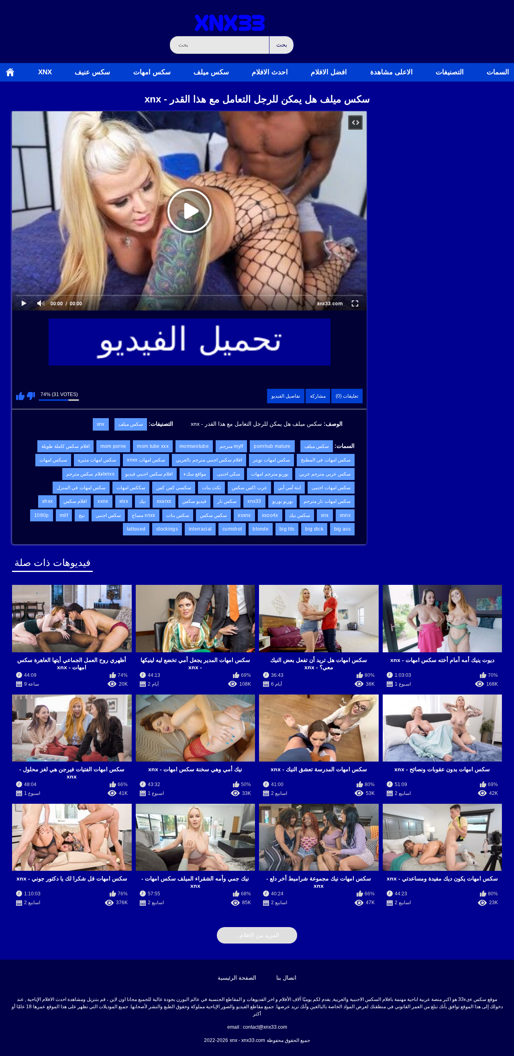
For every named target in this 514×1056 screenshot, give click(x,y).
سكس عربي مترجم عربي (325, 474)
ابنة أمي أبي (289, 487)
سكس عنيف (92, 72)
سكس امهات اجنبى (331, 487)
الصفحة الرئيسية (10, 72)
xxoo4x (270, 515)
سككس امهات (130, 487)
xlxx (123, 501)
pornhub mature (272, 446)
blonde (261, 529)
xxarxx (164, 501)
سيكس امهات (53, 460)
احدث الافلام (270, 72)
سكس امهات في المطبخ (326, 460)
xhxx (47, 501)
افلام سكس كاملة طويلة (65, 446)
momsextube (194, 446)
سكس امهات (152, 72)
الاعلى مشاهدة (391, 72)
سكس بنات (177, 515)
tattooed (136, 529)
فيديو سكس (194, 501)
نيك (142, 501)
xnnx (345, 515)
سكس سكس (213, 515)
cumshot (232, 529)
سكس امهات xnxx (146, 460)
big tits (286, 529)
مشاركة (318, 396)
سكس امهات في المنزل (81, 487)
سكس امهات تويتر (271, 460)
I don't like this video (31, 396)
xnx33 (254, 501)
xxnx (103, 501)
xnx (45, 72)
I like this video (20, 396)
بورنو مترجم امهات (269, 474)
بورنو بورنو (282, 501)
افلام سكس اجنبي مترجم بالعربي (209, 460)
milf (64, 515)
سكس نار (227, 501)
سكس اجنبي (108, 515)
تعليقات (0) (347, 396)
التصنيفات (450, 72)
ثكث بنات (211, 487)
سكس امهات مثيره (97, 460)
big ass (342, 529)
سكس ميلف (211, 72)
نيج (82, 515)
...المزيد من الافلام (257, 935)
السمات (498, 72)
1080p (41, 515)
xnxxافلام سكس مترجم (90, 474)
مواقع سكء (195, 474)
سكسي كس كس (173, 487)
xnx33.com (330, 303)
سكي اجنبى (228, 474)
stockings (167, 529)
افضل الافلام (329, 72)
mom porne (113, 446)
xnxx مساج (143, 515)
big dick (314, 529)
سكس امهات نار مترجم (327, 501)
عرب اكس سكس (249, 487)
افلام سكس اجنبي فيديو (149, 474)
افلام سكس (75, 501)
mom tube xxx (153, 446)
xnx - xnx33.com (247, 1040)
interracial (200, 529)
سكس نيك (299, 515)
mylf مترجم (231, 446)
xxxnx (244, 515)
